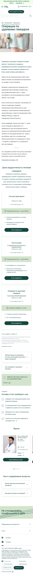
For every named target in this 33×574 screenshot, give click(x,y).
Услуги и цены (8, 22)
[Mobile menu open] (2, 6)
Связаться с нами (17, 201)
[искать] (30, 16)
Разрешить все (18, 567)
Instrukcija (19, 3)
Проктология (16, 22)
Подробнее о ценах (6, 346)
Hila (2, 22)
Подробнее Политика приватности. (10, 558)
